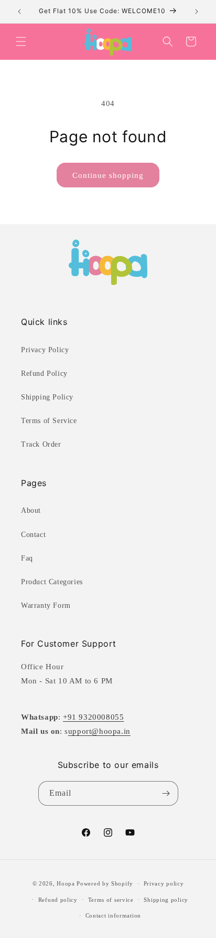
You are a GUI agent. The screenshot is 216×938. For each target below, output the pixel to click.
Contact (33, 535)
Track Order (41, 444)
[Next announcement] (196, 11)
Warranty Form (46, 605)
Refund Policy (44, 373)
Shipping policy (166, 900)
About (31, 510)
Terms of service (111, 900)
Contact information (113, 915)
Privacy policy (164, 883)
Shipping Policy (47, 397)
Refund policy (58, 900)
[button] (21, 41)
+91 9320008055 (93, 717)
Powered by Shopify (105, 883)
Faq (27, 558)
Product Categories (52, 582)
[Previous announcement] (19, 11)
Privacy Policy (45, 350)
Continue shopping (108, 175)
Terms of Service (49, 421)
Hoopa (66, 883)
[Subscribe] (166, 793)
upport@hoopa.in (99, 731)
